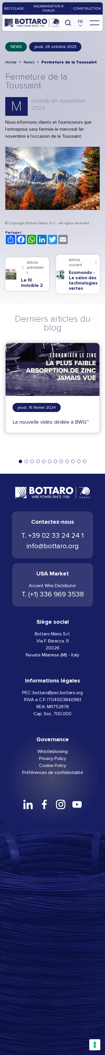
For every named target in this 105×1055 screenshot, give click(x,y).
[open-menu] (94, 23)
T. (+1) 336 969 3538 (53, 594)
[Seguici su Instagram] (60, 804)
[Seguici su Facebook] (44, 804)
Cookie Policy (52, 765)
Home (11, 62)
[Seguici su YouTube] (77, 804)
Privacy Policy (52, 758)
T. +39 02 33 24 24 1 (52, 535)
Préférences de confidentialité (52, 772)
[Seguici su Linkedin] (28, 804)
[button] (80, 23)
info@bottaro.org (53, 546)
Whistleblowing (52, 751)
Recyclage (14, 8)
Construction (87, 8)
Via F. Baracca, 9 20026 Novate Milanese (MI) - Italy (52, 648)
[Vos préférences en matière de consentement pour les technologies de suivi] (94, 1044)
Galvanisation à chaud (48, 8)
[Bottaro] (32, 23)
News (16, 46)
